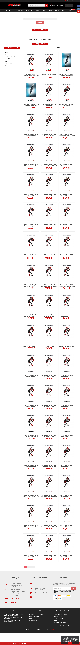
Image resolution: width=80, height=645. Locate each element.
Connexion (53, 5)
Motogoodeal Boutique (34, 616)
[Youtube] (79, 11)
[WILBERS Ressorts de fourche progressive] (49, 90)
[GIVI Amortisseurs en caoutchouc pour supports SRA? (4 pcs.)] (31, 60)
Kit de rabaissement (44, 43)
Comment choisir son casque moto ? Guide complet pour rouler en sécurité (13, 615)
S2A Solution (51, 629)
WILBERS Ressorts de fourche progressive (49, 105)
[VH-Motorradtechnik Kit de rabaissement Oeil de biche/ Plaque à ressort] (31, 421)
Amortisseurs (35, 43)
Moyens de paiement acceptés (60, 624)
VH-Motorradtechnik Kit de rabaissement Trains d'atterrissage (31, 135)
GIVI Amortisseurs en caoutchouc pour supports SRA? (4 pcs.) (31, 75)
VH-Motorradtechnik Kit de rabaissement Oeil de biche (31, 165)
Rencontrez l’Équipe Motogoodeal (61, 622)
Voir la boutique (15, 598)
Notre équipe (38, 597)
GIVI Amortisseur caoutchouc (49, 74)
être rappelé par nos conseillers (17, 643)
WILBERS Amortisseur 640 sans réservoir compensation (66, 75)
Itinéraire (13, 602)
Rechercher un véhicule (40, 29)
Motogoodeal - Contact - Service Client (62, 626)
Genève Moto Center (33, 620)
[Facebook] (79, 6)
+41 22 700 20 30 (39, 584)
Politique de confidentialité (59, 618)
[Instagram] (79, 9)
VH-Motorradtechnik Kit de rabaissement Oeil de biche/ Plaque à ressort (31, 436)
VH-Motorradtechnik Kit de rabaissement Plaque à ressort (67, 135)
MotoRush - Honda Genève (35, 618)
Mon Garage (61, 5)
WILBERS (9, 58)
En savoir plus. (74, 641)
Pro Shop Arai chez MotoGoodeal (36, 614)
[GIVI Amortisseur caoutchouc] (49, 60)
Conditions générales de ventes (60, 614)
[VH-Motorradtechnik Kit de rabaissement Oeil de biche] (31, 150)
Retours (55, 620)
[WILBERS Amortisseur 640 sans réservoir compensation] (67, 60)
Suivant (33, 567)
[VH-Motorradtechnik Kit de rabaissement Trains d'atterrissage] (31, 120)
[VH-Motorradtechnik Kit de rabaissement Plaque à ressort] (67, 120)
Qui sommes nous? (58, 616)
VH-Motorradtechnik (11, 56)
